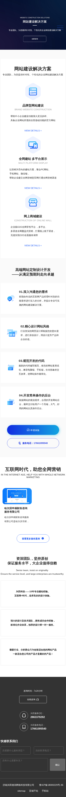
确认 (57, 765)
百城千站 (33, 791)
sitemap (21, 791)
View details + (33, 130)
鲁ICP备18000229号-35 (51, 785)
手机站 (45, 791)
